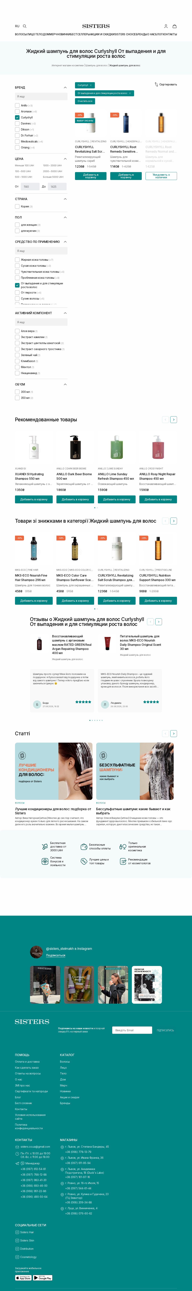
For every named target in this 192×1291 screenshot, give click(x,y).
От (17, 186)
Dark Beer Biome (76, 468)
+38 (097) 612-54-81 (33, 1169)
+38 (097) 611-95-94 (78, 1163)
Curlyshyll (82, 141)
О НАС (151, 34)
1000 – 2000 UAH (52, 165)
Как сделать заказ (27, 1067)
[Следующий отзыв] (158, 621)
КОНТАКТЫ (170, 34)
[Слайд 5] (99, 720)
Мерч (63, 1085)
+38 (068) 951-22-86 (33, 1191)
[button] (85, 85)
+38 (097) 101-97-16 (77, 1177)
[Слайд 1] (89, 720)
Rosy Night (156, 468)
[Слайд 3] (94, 720)
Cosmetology (28, 1257)
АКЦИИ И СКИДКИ (102, 34)
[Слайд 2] (92, 720)
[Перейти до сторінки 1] (94, 507)
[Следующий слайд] (173, 419)
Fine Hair (33, 569)
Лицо (63, 1067)
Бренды (65, 1103)
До (44, 186)
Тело (63, 1073)
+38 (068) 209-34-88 (78, 1202)
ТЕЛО (39, 34)
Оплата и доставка (27, 1061)
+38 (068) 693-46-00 (34, 1185)
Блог (18, 1097)
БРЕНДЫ (141, 34)
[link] (174, 26)
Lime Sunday (115, 468)
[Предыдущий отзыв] (150, 621)
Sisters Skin (27, 1240)
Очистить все (85, 101)
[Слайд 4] (97, 720)
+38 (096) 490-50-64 (34, 1196)
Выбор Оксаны (85, 121)
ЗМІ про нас (22, 1085)
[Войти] (166, 26)
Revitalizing (99, 141)
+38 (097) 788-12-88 (34, 1174)
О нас (18, 1079)
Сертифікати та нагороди (31, 1091)
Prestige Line (164, 569)
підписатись (165, 1030)
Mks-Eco (20, 569)
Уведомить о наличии (161, 176)
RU (17, 26)
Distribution (27, 1248)
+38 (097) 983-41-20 (33, 1180)
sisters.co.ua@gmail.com (35, 1146)
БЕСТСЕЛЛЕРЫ (80, 34)
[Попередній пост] (36, 985)
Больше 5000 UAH (53, 176)
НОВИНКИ (63, 34)
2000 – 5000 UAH (52, 171)
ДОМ (46, 34)
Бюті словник (23, 1103)
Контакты (21, 1109)
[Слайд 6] (102, 720)
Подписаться (55, 955)
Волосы (65, 1061)
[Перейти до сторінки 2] (97, 507)
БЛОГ (158, 34)
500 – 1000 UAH (23, 176)
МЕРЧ (53, 34)
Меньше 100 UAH (24, 165)
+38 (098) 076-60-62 (78, 1213)
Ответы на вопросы (28, 1073)
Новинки (65, 1091)
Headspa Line (134, 141)
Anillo (60, 468)
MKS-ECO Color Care (81, 569)
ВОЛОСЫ (21, 34)
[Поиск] (24, 26)
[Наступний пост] (156, 985)
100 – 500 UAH (23, 171)
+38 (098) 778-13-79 (78, 1151)
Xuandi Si (20, 468)
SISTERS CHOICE (125, 34)
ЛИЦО (31, 34)
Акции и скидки (69, 1097)
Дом (63, 1079)
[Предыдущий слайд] (165, 419)
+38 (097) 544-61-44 (78, 1188)
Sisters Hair (27, 1232)
